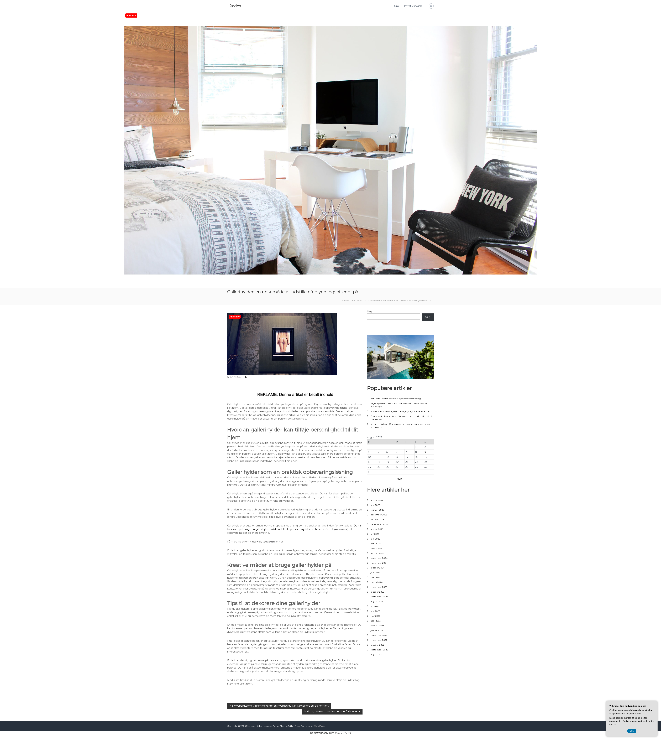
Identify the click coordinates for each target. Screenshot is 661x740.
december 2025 (379, 514)
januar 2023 (377, 630)
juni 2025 (375, 538)
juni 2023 (375, 611)
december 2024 (379, 558)
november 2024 (379, 563)
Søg (369, 311)
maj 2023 (375, 616)
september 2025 (379, 524)
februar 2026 (377, 510)
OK (632, 730)
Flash (297, 726)
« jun (399, 478)
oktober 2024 (378, 567)
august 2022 (377, 654)
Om (396, 6)
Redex (235, 6)
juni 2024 (375, 572)
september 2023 (379, 596)
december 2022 (379, 635)
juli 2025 (375, 534)
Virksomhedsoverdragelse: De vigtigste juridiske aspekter (400, 411)
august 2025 (377, 529)
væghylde (256, 541)
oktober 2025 (377, 519)
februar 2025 (377, 553)
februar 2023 (377, 625)
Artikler (358, 300)
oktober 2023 (377, 592)
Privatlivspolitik (413, 6)
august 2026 (377, 500)
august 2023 (377, 601)
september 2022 (379, 649)
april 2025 (376, 543)
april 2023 (376, 620)
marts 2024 (376, 582)
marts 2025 (376, 548)
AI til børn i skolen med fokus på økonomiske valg (396, 398)
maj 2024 (375, 577)
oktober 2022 (377, 645)
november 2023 (379, 587)
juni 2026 (375, 505)
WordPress (319, 726)
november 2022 (379, 640)
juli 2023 (375, 606)
